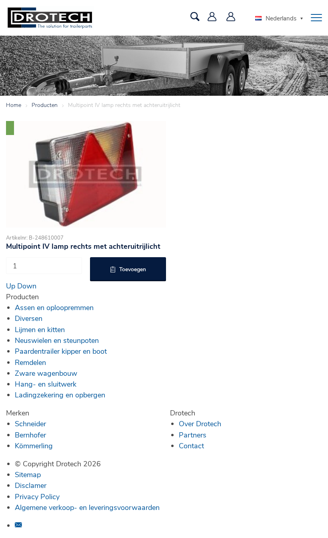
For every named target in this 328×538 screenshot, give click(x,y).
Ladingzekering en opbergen (60, 394)
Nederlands (281, 18)
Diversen (28, 318)
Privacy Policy (37, 496)
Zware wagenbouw (46, 373)
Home (13, 105)
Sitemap (28, 474)
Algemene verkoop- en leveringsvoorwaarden (87, 507)
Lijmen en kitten (40, 329)
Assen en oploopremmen (54, 307)
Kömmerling (34, 445)
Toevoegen (132, 269)
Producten (45, 105)
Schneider (30, 423)
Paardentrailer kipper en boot (61, 351)
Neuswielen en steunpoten (57, 340)
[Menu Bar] (316, 17)
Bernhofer (30, 434)
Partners (192, 434)
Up (10, 285)
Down (26, 285)
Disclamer (30, 485)
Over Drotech (200, 423)
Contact (191, 445)
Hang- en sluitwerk (45, 384)
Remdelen (30, 362)
